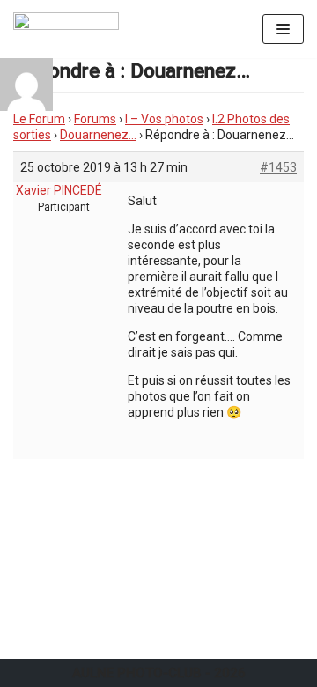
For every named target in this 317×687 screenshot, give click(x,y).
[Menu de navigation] (283, 29)
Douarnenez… (98, 135)
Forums (95, 119)
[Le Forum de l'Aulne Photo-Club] (66, 29)
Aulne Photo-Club (137, 673)
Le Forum (39, 119)
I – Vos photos (164, 119)
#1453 (278, 167)
